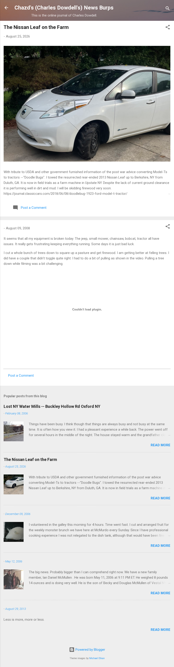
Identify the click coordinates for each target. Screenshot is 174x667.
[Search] (167, 9)
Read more (160, 445)
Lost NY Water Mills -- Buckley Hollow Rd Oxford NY (52, 406)
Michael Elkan (97, 658)
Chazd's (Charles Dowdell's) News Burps (64, 8)
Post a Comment (21, 375)
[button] (167, 27)
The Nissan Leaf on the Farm (36, 27)
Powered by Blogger (90, 650)
